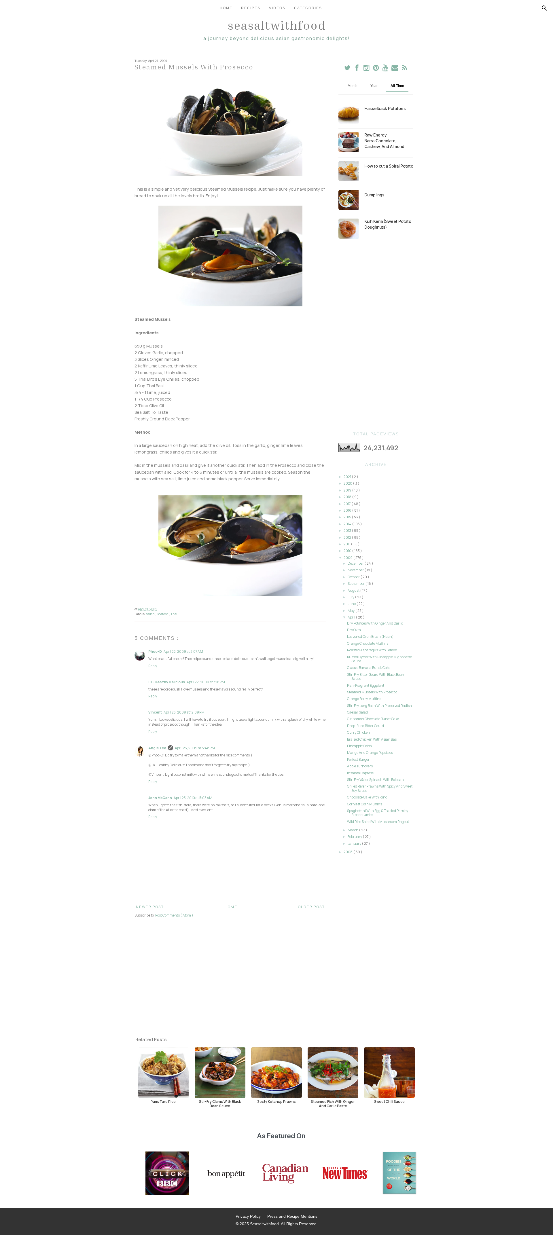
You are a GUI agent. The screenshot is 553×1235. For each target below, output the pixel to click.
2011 (347, 544)
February (355, 836)
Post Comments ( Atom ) (174, 915)
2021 (348, 476)
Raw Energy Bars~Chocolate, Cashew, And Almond (384, 140)
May (351, 610)
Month (352, 86)
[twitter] (347, 69)
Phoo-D (155, 651)
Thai (174, 614)
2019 (348, 490)
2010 (348, 550)
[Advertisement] (375, 335)
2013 (348, 530)
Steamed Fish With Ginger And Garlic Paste (333, 1103)
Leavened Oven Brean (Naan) (370, 636)
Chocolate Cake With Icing (367, 797)
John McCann (160, 797)
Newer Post (150, 906)
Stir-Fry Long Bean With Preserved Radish (379, 705)
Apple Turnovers (360, 766)
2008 (348, 851)
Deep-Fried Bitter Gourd (365, 725)
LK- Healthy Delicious (166, 682)
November (356, 570)
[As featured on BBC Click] (167, 1173)
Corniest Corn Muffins (364, 804)
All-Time (397, 86)
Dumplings (374, 194)
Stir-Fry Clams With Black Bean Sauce (220, 1103)
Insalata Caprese (360, 773)
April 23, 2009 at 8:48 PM (195, 747)
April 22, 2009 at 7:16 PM (206, 682)
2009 (348, 557)
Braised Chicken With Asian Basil (372, 739)
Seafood (163, 614)
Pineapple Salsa (359, 745)
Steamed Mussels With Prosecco (372, 692)
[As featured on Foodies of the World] (399, 1173)
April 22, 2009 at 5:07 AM (183, 651)
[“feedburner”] (404, 69)
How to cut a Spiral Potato (388, 166)
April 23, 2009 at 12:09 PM (184, 712)
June (352, 603)
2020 (348, 483)
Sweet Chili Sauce (389, 1101)
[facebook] (357, 69)
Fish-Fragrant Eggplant (365, 685)
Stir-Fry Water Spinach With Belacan (375, 779)
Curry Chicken (358, 732)
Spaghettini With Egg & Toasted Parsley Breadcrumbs (377, 812)
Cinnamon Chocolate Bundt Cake (373, 718)
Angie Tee (157, 747)
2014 (348, 523)
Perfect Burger (358, 759)
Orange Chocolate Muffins (367, 643)
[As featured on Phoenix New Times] (345, 1173)
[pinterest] (376, 69)
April (352, 617)
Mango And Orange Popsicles (370, 752)
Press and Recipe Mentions (292, 1216)
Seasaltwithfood (277, 25)
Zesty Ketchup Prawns (276, 1101)
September (356, 583)
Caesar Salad (357, 712)
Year (374, 86)
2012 (348, 537)
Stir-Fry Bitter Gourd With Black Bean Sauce (375, 676)
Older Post (311, 906)
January (355, 843)
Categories (308, 8)
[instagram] (367, 69)
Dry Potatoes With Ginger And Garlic (375, 623)
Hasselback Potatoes (385, 108)
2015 (348, 517)
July (351, 597)
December (356, 563)
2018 (348, 496)
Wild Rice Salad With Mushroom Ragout (378, 821)
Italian (150, 614)
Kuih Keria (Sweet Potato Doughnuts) (387, 224)
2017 (347, 503)
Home (226, 8)
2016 (348, 510)
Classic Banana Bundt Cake (368, 667)
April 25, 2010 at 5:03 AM (193, 797)
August (354, 590)
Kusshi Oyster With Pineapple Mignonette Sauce (379, 659)
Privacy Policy (248, 1216)
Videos (277, 8)
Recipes (250, 8)
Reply (152, 665)
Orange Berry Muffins (364, 698)
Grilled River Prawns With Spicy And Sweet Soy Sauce (379, 788)
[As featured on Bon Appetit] (225, 1173)
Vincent (155, 712)
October (354, 576)
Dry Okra (354, 629)
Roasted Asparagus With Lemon (372, 650)
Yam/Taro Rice (163, 1101)
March (353, 830)
